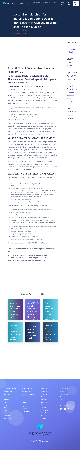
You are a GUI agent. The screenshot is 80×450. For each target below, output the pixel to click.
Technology (71, 52)
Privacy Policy (64, 394)
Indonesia (70, 96)
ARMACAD (44, 440)
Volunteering (26, 411)
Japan (69, 115)
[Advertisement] (33, 51)
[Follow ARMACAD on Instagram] (69, 408)
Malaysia (70, 99)
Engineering (71, 49)
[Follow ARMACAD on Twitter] (61, 408)
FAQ (61, 399)
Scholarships (71, 79)
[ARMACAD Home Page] (8, 2)
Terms (62, 397)
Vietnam (70, 101)
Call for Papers (26, 391)
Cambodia (70, 93)
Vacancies (25, 406)
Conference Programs (28, 394)
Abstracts (25, 397)
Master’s (70, 66)
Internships (25, 409)
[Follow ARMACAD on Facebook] (65, 408)
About (62, 391)
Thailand (70, 118)
